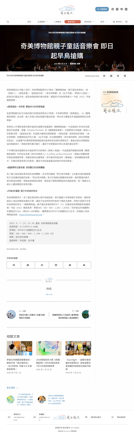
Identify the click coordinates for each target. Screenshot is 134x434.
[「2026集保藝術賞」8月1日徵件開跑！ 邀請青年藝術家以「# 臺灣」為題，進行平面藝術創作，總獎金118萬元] (11, 399)
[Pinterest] (118, 75)
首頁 (29, 21)
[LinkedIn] (124, 75)
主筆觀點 (41, 21)
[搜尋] (8, 22)
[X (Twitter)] (111, 75)
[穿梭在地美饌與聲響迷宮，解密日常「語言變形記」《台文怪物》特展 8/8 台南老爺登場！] (19, 348)
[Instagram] (117, 9)
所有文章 (52, 33)
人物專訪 (57, 21)
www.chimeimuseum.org (30, 215)
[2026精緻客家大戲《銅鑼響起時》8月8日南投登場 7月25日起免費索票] (49, 348)
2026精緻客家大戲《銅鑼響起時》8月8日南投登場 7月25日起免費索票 (49, 362)
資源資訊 (87, 21)
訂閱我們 (103, 9)
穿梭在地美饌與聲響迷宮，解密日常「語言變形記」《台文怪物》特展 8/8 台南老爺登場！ (19, 364)
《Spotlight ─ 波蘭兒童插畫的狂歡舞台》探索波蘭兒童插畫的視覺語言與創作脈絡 (78, 364)
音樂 (78, 64)
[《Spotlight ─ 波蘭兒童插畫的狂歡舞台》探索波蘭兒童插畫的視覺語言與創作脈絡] (78, 348)
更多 (102, 21)
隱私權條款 (121, 417)
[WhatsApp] (70, 265)
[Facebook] (112, 9)
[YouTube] (126, 9)
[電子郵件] (84, 265)
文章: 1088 (49, 294)
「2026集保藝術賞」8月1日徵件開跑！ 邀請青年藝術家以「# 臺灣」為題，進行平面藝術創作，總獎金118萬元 (25, 399)
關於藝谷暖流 (96, 417)
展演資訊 (71, 21)
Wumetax (67, 431)
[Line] (121, 9)
